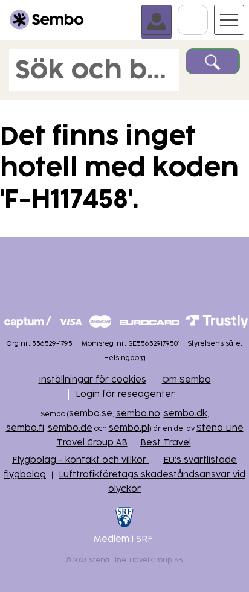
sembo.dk (185, 414)
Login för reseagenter (125, 394)
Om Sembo (186, 380)
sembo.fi (25, 428)
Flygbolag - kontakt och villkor (80, 460)
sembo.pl (129, 428)
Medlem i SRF (124, 539)
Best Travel (165, 443)
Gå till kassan (207, 10)
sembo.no (138, 414)
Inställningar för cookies (92, 380)
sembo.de (70, 428)
